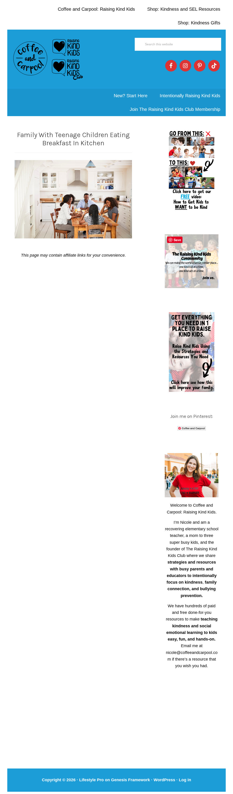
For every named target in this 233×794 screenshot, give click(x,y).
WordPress (164, 780)
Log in (185, 780)
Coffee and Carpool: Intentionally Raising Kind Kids (48, 59)
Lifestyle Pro (91, 780)
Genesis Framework (130, 780)
